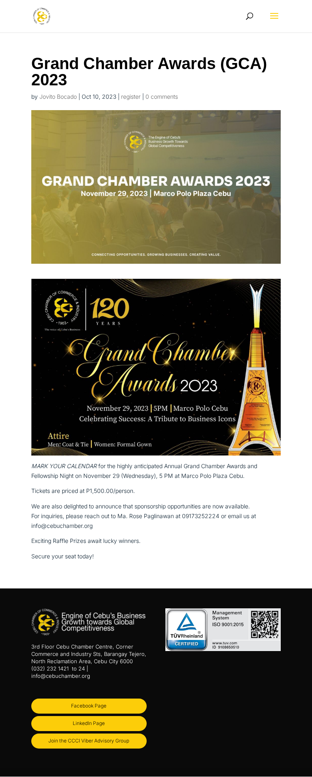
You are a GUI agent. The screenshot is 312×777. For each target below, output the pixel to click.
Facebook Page (88, 706)
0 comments (161, 96)
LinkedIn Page (89, 723)
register (131, 96)
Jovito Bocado (58, 96)
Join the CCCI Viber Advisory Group (88, 741)
